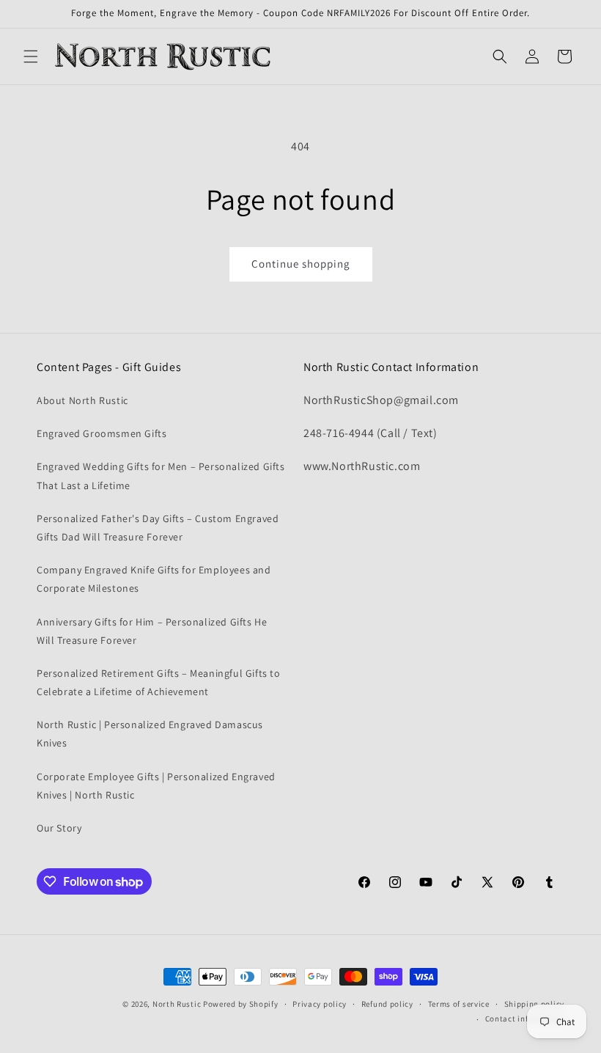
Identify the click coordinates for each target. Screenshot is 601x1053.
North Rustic (176, 1004)
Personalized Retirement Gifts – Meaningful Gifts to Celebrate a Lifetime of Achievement (159, 682)
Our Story (59, 827)
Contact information (524, 1018)
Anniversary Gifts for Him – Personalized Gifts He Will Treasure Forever (152, 631)
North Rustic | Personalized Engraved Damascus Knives (150, 733)
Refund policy (387, 1004)
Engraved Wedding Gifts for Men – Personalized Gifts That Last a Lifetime (161, 475)
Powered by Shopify (241, 1004)
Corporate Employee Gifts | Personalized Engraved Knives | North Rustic (156, 785)
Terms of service (459, 1004)
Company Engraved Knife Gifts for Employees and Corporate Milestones (154, 579)
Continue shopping (300, 264)
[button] (31, 56)
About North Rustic (82, 400)
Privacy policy (319, 1004)
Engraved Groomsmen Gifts (101, 433)
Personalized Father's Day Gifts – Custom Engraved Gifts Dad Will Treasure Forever (158, 527)
